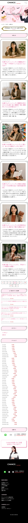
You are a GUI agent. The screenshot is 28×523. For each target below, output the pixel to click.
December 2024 (5, 370)
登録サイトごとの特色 (6, 500)
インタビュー (5, 332)
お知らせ (4, 334)
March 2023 (4, 405)
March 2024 (4, 385)
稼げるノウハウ (4, 489)
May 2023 (4, 402)
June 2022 (4, 420)
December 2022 (5, 410)
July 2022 (4, 419)
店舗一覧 (3, 490)
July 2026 (4, 344)
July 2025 (4, 358)
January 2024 (4, 388)
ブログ (6, 24)
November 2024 (5, 371)
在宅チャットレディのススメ (7, 498)
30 (25, 282)
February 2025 (5, 366)
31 (11, 285)
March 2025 (4, 365)
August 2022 (4, 417)
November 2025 (5, 356)
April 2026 (4, 349)
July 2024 (4, 378)
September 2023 (5, 395)
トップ (2, 24)
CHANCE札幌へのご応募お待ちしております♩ (14, 443)
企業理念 (3, 507)
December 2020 (5, 422)
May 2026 (4, 348)
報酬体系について (5, 484)
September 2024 (5, 375)
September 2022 (5, 415)
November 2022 (5, 412)
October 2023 (4, 393)
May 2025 (4, 361)
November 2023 (5, 392)
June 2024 (4, 380)
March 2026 (4, 351)
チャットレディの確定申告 (7, 497)
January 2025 (4, 368)
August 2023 (4, 397)
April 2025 (4, 363)
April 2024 (4, 383)
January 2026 (4, 353)
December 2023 (5, 390)
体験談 (2, 487)
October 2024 (4, 373)
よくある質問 (4, 485)
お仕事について (4, 482)
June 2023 (4, 400)
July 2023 (4, 398)
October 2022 (4, 414)
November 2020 (5, 424)
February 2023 (5, 407)
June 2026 (4, 346)
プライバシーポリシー (6, 508)
